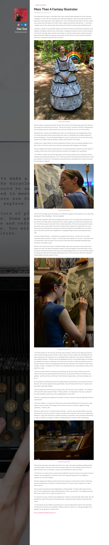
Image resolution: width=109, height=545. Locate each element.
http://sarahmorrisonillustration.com (45, 513)
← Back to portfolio (40, 5)
